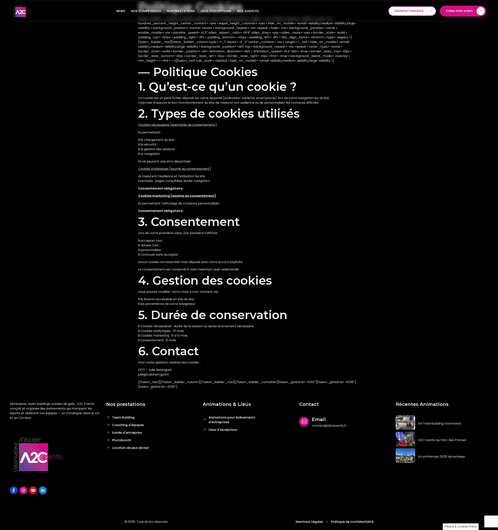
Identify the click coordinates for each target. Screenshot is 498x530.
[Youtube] (33, 490)
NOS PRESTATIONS (181, 11)
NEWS (120, 11)
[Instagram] (23, 490)
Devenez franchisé (409, 11)
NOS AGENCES (248, 11)
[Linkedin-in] (43, 490)
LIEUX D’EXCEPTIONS (216, 11)
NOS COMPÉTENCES (146, 11)
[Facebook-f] (14, 490)
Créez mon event (459, 11)
